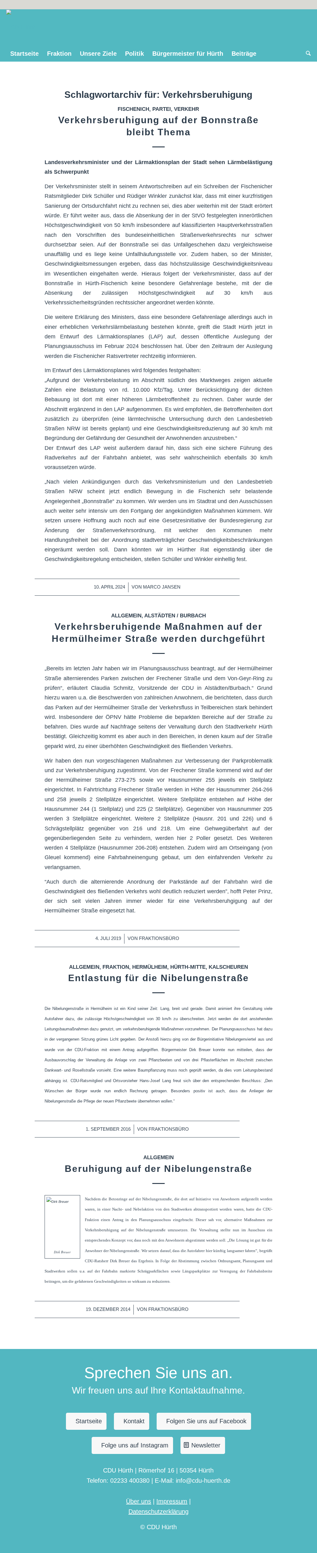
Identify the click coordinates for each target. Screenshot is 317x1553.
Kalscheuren (228, 967)
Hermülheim (149, 967)
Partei (161, 109)
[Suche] (306, 53)
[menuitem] (24, 53)
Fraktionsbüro (159, 938)
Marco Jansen (161, 587)
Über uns (138, 1501)
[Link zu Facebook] (306, 4)
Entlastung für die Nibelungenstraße (158, 978)
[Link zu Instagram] (296, 4)
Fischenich (133, 109)
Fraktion (115, 967)
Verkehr (186, 109)
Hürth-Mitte (188, 967)
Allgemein (126, 616)
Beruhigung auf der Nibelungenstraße (158, 1169)
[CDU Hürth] (21, 28)
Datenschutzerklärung (158, 1511)
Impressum (171, 1501)
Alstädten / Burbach (175, 616)
